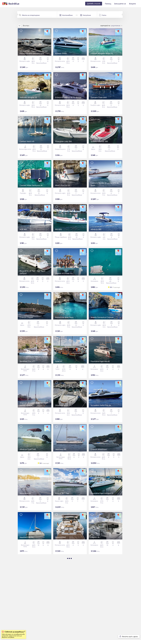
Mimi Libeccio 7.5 (62, 185)
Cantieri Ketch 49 (27, 141)
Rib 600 (58, 229)
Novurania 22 (25, 493)
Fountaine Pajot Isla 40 (100, 361)
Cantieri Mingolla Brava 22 (102, 53)
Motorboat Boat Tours (64, 317)
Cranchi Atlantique (99, 449)
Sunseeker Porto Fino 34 (101, 405)
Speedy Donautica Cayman (102, 317)
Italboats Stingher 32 (28, 97)
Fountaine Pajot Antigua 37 (102, 493)
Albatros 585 (96, 229)
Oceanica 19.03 (61, 405)
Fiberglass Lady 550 (63, 141)
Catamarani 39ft (97, 273)
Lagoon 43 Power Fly (64, 273)
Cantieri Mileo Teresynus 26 (31, 185)
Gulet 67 (58, 361)
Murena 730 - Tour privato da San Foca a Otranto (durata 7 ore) (34, 52)
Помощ (108, 3)
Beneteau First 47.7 (27, 361)
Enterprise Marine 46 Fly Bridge (68, 97)
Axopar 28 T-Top (62, 493)
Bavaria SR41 (60, 537)
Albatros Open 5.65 (28, 449)
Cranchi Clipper (26, 317)
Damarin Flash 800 (99, 97)
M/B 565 (23, 229)
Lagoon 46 (95, 537)
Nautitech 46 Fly (26, 537)
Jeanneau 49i (60, 449)
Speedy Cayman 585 (99, 141)
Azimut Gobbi (61, 53)
